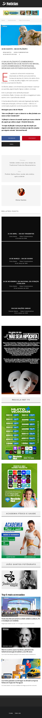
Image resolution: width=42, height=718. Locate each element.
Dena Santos (6, 52)
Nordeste (9, 615)
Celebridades (5, 646)
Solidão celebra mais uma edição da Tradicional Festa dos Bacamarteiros (22, 163)
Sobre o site (18, 713)
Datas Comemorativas (21, 52)
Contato (11, 713)
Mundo (8, 677)
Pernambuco (14, 615)
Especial (4, 615)
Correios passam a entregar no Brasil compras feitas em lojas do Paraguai (20, 682)
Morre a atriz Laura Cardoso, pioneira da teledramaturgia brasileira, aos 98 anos (17, 651)
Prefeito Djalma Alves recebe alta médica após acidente (19, 174)
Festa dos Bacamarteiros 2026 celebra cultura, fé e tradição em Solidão (21, 620)
